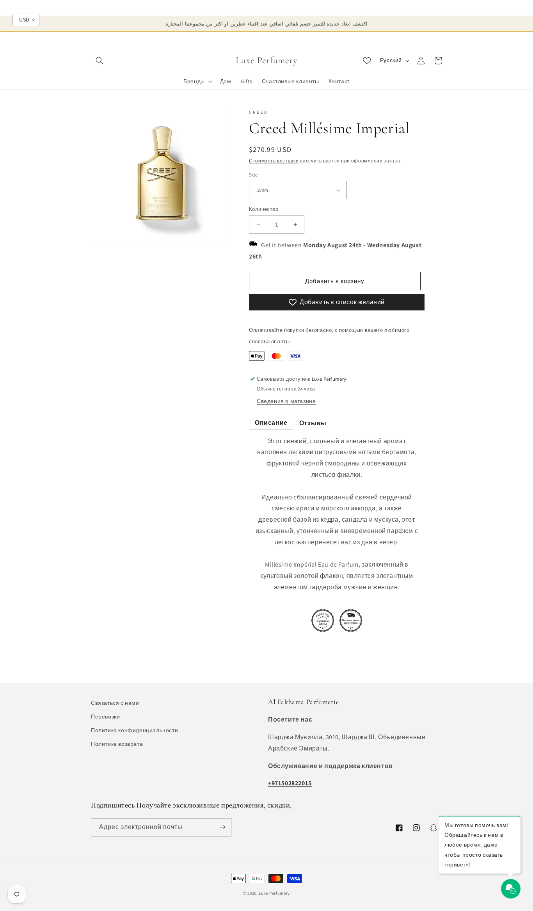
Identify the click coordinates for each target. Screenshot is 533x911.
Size (253, 174)
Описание (271, 423)
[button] (99, 60)
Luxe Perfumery (274, 893)
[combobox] (25, 20)
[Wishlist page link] (367, 60)
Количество (263, 209)
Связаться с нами (115, 702)
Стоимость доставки (274, 161)
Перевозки (105, 716)
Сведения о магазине (286, 401)
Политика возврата (117, 743)
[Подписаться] (222, 827)
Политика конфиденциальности (134, 730)
